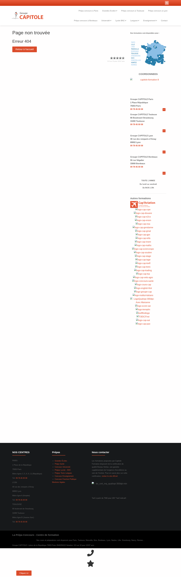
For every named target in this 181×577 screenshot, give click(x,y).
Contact (164, 20)
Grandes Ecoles (109, 11)
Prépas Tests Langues (63, 473)
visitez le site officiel (110, 476)
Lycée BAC (120, 20)
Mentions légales (58, 482)
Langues (134, 20)
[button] (167, 3)
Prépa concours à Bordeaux (85, 20)
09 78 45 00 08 (136, 109)
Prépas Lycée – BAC (63, 470)
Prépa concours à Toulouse (132, 11)
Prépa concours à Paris (88, 11)
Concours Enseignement (64, 476)
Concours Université (62, 467)
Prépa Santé (59, 464)
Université (105, 20)
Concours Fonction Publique (65, 479)
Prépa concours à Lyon (157, 11)
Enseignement (149, 20)
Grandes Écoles (61, 461)
